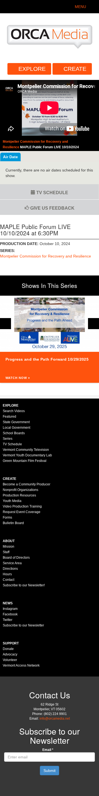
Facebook (10, 614)
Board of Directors (16, 558)
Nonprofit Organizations (20, 490)
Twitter (7, 620)
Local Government (16, 428)
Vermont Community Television (26, 450)
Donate (8, 649)
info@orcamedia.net (55, 718)
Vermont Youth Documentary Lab (27, 455)
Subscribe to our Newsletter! (24, 585)
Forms (7, 517)
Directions (10, 569)
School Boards (14, 433)
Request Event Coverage (21, 512)
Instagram (10, 609)
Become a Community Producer (26, 484)
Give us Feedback (52, 208)
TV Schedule (51, 192)
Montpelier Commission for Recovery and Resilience (45, 256)
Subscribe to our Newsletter (23, 625)
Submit (49, 770)
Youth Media (12, 501)
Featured (9, 416)
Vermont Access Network (21, 665)
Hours (7, 574)
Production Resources (19, 495)
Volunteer (10, 660)
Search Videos (14, 411)
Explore (32, 69)
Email (47, 750)
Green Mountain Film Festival (24, 461)
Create (75, 69)
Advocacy (10, 654)
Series (7, 439)
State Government (16, 422)
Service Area (12, 563)
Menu (80, 6)
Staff (6, 552)
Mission (8, 546)
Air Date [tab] (10, 157)
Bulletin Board (13, 523)
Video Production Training (22, 506)
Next (93, 323)
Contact (8, 580)
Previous (5, 323)
